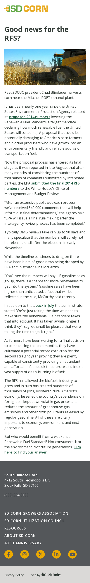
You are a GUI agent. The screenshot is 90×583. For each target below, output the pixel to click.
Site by (36, 575)
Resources (15, 528)
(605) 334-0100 (16, 495)
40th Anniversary (23, 543)
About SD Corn (20, 535)
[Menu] (83, 9)
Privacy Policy (14, 575)
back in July (45, 305)
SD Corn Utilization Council (34, 520)
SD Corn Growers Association (36, 513)
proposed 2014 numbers (29, 116)
